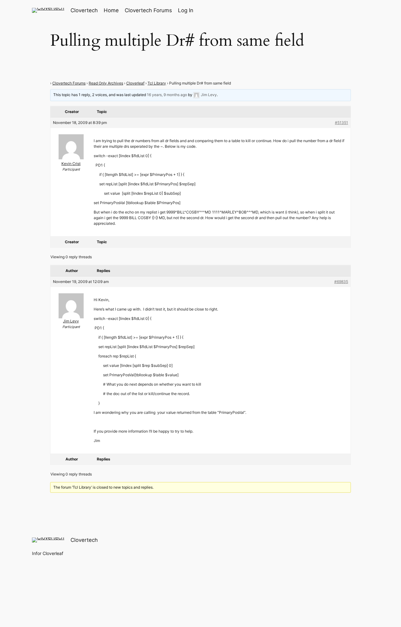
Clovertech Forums (69, 83)
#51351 (341, 122)
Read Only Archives (106, 83)
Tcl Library (157, 83)
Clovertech (84, 10)
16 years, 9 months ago (167, 94)
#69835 (341, 281)
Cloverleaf (135, 83)
